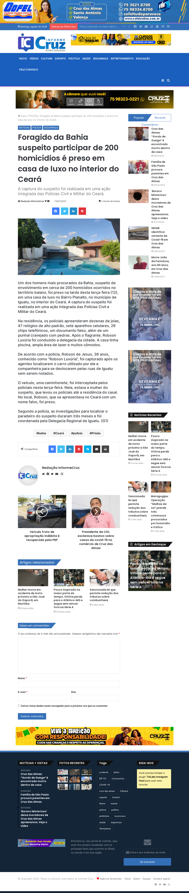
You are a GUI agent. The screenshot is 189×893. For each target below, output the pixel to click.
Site (73, 691)
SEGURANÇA (100, 58)
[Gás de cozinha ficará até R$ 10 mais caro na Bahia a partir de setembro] (74, 787)
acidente (103, 772)
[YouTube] (57, 474)
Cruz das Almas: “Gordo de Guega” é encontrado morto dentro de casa (160, 140)
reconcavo (120, 816)
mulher (114, 803)
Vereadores (105, 828)
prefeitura (104, 816)
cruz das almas (107, 791)
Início (23, 115)
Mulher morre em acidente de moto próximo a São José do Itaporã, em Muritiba (31, 597)
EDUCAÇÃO (143, 58)
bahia (42, 433)
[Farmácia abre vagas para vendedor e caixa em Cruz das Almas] (63, 772)
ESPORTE (60, 58)
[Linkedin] (73, 211)
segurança (116, 822)
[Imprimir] (105, 449)
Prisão (96, 433)
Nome (22, 678)
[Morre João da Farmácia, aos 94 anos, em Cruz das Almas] (138, 262)
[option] (163, 571)
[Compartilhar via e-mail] (96, 449)
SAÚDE (86, 58)
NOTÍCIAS (24, 127)
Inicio (23, 58)
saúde (102, 822)
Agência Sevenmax (111, 878)
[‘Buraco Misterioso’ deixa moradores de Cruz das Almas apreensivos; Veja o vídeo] (138, 196)
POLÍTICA (74, 58)
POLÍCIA (33, 115)
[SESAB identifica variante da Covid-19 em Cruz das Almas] (138, 233)
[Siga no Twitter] (46, 201)
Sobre (136, 878)
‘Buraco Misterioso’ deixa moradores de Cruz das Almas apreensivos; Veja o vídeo (161, 204)
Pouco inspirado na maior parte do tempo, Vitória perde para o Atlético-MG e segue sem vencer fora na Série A (68, 598)
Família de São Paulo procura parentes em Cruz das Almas (160, 171)
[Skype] (87, 449)
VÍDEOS (34, 58)
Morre (102, 803)
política (115, 809)
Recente (160, 117)
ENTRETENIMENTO (122, 58)
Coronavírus (118, 778)
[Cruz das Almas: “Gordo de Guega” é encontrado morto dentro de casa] (138, 134)
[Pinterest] (82, 211)
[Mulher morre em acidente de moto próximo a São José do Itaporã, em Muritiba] (33, 577)
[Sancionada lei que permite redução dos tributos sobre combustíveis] (105, 577)
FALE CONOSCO (28, 69)
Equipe (147, 878)
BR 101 (102, 778)
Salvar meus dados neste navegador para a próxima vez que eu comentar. (64, 705)
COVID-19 (104, 784)
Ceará (59, 433)
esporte (103, 797)
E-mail (23, 691)
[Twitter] (64, 211)
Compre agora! (161, 878)
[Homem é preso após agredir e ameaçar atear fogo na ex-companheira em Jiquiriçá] (63, 787)
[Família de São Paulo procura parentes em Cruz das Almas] (138, 167)
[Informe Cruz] (41, 42)
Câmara (124, 791)
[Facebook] (55, 211)
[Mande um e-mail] (48, 201)
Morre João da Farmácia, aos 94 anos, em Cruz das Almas (160, 265)
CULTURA (46, 58)
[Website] (44, 474)
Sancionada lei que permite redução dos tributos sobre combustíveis (104, 595)
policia (77, 433)
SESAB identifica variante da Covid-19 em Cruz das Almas (159, 237)
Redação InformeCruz (32, 201)
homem (116, 797)
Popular (139, 117)
